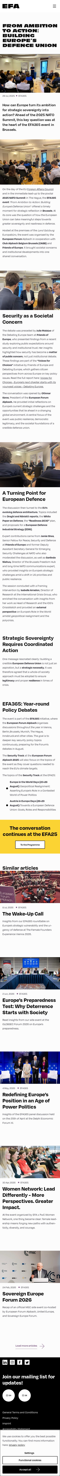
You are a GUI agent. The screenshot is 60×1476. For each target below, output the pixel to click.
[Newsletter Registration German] (24, 1395)
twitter (27, 1362)
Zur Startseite (11, 6)
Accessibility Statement (16, 1429)
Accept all (25, 1469)
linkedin (4, 1362)
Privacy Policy (10, 1418)
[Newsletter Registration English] (8, 1395)
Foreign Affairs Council (40, 189)
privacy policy (17, 1445)
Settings (29, 1452)
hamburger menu (54, 6)
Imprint (6, 1423)
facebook (19, 1362)
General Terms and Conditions (20, 1412)
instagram (12, 1362)
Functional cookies (30, 1460)
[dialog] (30, 1453)
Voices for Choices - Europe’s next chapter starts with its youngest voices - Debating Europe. (29, 382)
